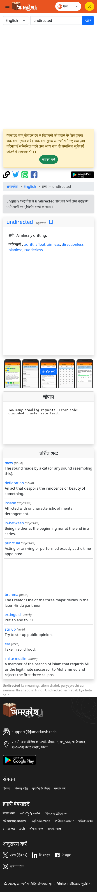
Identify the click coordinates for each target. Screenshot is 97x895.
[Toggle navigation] (7, 6)
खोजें (88, 20)
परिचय (6, 788)
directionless (73, 244)
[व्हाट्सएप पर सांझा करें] (25, 174)
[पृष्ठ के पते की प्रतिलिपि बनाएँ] (7, 174)
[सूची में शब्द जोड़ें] (51, 222)
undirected (20, 221)
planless (16, 249)
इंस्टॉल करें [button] (48, 371)
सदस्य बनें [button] (48, 159)
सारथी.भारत (54, 828)
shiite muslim (16, 658)
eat (7, 643)
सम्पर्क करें (59, 788)
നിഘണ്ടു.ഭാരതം (15, 821)
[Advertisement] (48, 76)
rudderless (33, 249)
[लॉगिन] (89, 6)
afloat (40, 244)
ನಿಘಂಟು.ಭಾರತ (41, 821)
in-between (14, 522)
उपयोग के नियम (41, 788)
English (30, 186)
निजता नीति (21, 788)
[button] (10, 373)
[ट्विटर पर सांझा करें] (16, 174)
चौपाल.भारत (36, 828)
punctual (12, 543)
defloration (14, 482)
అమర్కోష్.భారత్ (30, 813)
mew (9, 462)
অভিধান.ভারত (85, 821)
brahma (11, 594)
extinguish (14, 614)
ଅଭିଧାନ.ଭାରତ (64, 821)
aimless (53, 244)
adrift (29, 244)
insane (10, 502)
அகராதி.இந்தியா (56, 813)
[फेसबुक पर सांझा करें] (34, 174)
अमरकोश (12, 186)
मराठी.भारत (9, 813)
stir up (10, 629)
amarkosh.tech (14, 828)
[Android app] (19, 759)
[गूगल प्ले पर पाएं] (82, 174)
